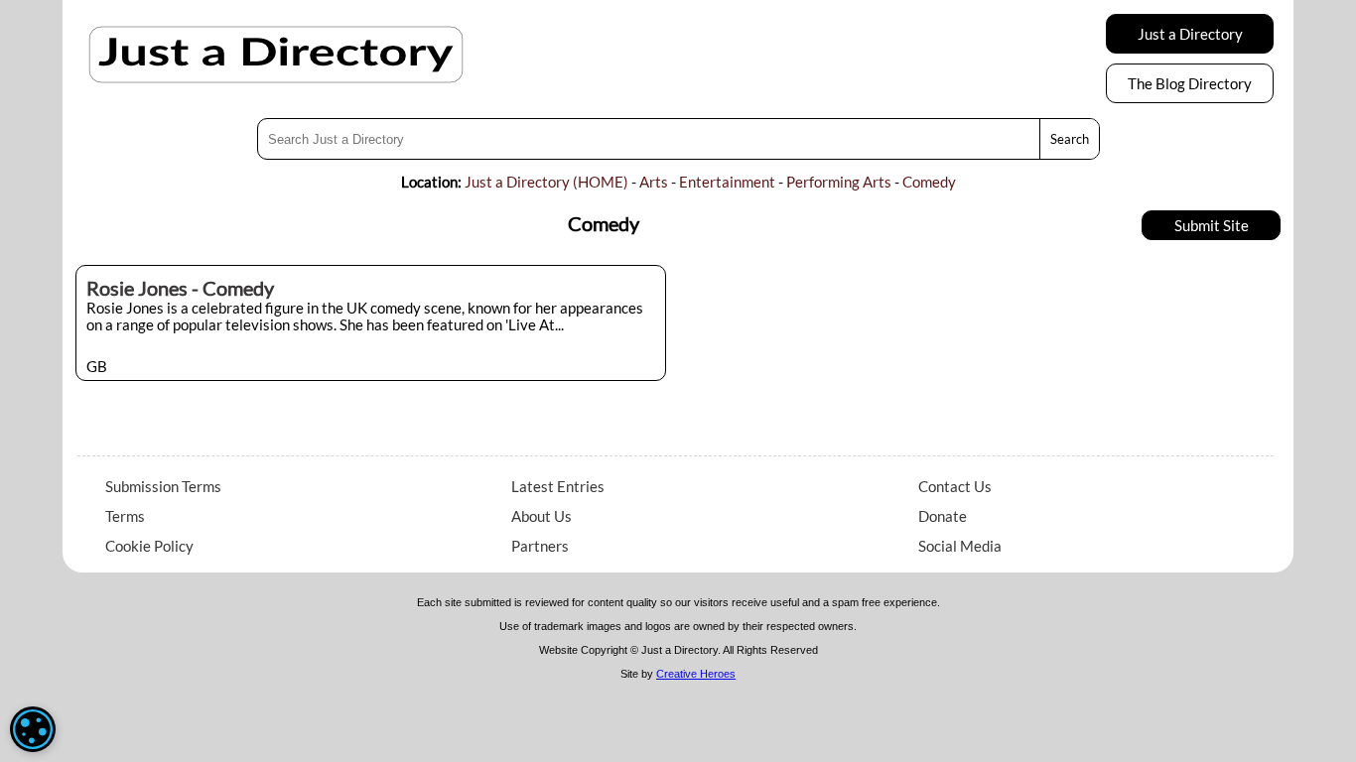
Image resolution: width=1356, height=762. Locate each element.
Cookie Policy (149, 546)
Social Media (960, 546)
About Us (541, 516)
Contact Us (955, 486)
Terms (125, 516)
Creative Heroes (696, 674)
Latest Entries (558, 486)
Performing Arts (838, 181)
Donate (942, 516)
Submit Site (1211, 225)
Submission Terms (163, 486)
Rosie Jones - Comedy (180, 288)
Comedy (929, 181)
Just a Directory (1190, 34)
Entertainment (727, 181)
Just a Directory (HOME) (546, 181)
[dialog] (33, 729)
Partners (540, 546)
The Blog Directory (1190, 83)
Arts (653, 181)
